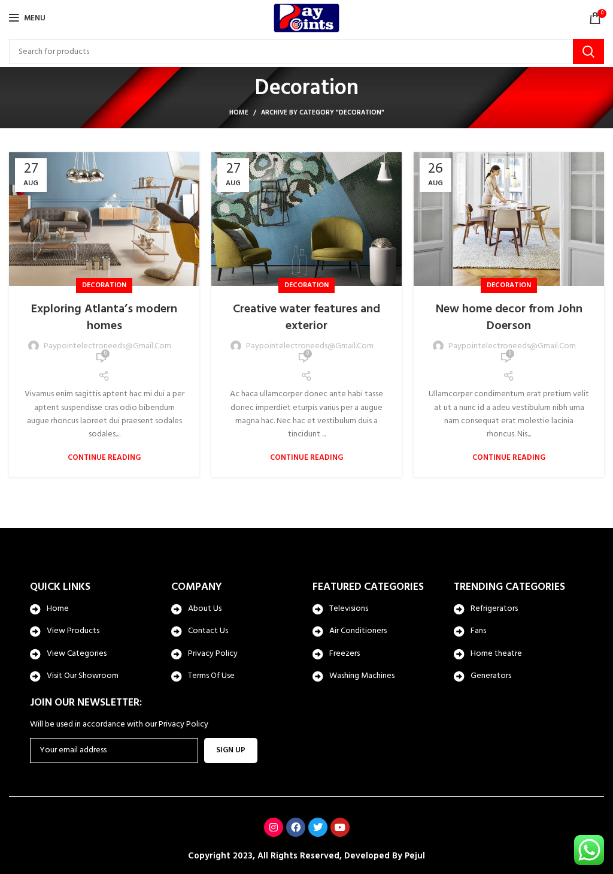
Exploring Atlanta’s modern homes (104, 318)
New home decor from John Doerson (509, 318)
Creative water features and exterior (306, 318)
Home (238, 112)
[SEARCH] (588, 51)
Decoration (104, 285)
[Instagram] (273, 827)
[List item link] (94, 609)
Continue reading (104, 458)
